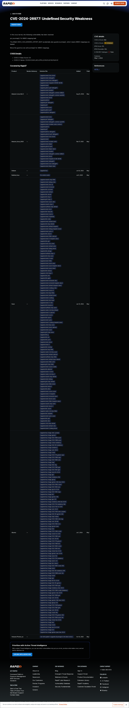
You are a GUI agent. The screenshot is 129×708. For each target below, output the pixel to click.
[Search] (104, 3)
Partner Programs (39, 683)
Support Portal (82, 674)
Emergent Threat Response (64, 674)
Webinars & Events (61, 677)
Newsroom (36, 677)
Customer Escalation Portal (86, 687)
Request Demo (119, 3)
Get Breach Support (17, 693)
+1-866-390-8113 (105, 670)
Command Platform (16, 674)
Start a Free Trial (15, 688)
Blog (56, 671)
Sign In (79, 671)
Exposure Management (18, 676)
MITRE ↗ (97, 69)
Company (74, 3)
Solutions (13, 681)
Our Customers (38, 680)
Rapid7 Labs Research (62, 680)
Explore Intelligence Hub (22, 654)
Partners (66, 3)
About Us (36, 671)
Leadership (36, 674)
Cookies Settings (118, 704)
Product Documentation (85, 677)
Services (51, 3)
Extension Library (83, 680)
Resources (58, 3)
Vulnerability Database (62, 683)
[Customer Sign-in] (111, 3)
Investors (36, 687)
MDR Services (15, 678)
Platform (43, 3)
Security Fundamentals (62, 687)
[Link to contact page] (107, 3)
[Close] (126, 705)
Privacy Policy (63, 704)
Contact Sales (14, 695)
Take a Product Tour (17, 691)
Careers (35, 690)
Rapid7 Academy (83, 683)
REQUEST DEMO (16, 24)
